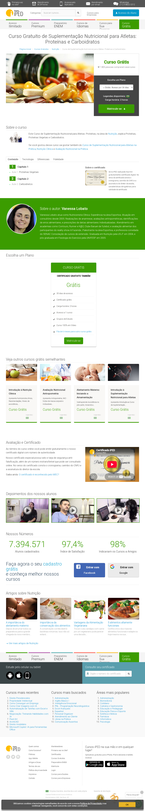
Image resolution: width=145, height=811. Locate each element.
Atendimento (43, 3)
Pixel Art (13, 719)
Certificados (56, 754)
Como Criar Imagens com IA (23, 706)
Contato (32, 778)
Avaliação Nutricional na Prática (71, 148)
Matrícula (55, 766)
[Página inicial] (14, 13)
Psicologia (105, 722)
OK (127, 804)
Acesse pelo (70, 3)
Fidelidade (58, 159)
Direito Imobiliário (17, 724)
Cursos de (83, 25)
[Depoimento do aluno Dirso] (72, 510)
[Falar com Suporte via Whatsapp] (142, 792)
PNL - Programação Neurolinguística (72, 706)
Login (53, 770)
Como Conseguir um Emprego (24, 703)
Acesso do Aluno (127, 12)
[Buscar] (78, 12)
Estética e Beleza (108, 714)
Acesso (15, 25)
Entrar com (91, 570)
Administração (62, 698)
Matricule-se (74, 340)
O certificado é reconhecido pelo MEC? (39, 474)
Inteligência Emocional (65, 703)
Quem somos (34, 746)
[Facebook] (8, 755)
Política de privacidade (38, 770)
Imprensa (32, 774)
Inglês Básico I (62, 701)
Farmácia (104, 716)
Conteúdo (13, 159)
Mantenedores (57, 746)
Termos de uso (34, 766)
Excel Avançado (62, 708)
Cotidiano (104, 703)
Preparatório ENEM (59, 762)
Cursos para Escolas (59, 774)
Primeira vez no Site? (59, 750)
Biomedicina (106, 701)
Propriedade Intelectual (20, 701)
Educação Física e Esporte (113, 711)
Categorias (35, 13)
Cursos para (105, 26)
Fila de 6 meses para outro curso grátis (73, 331)
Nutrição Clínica (45, 148)
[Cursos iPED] (13, 748)
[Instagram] (18, 755)
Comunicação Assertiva (66, 722)
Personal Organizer (64, 714)
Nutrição (112, 133)
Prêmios (32, 754)
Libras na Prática (63, 719)
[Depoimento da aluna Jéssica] (118, 510)
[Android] (10, 672)
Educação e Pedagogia (111, 708)
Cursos (38, 25)
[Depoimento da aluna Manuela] (27, 510)
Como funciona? (35, 750)
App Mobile (33, 758)
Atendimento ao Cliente (66, 716)
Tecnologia (28, 159)
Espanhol (59, 711)
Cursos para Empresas (93, 14)
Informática (105, 719)
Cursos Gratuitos (58, 758)
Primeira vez (17, 3)
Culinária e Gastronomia (111, 706)
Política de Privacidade (91, 803)
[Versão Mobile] (27, 672)
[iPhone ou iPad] (19, 672)
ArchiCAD (14, 722)
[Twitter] (13, 755)
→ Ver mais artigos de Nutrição (22, 643)
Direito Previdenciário (19, 698)
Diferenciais (43, 159)
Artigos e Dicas (35, 762)
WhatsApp (127, 3)
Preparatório (60, 25)
